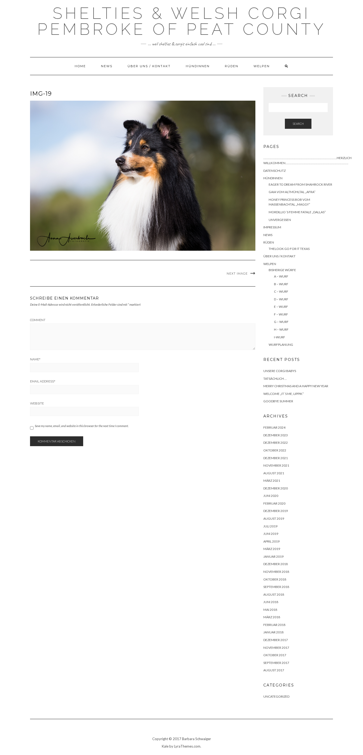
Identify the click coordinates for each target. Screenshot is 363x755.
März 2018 (271, 617)
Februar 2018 (274, 625)
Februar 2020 (274, 503)
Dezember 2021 (275, 458)
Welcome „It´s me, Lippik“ (283, 394)
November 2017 (276, 648)
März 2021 (271, 481)
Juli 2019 (270, 526)
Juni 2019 (270, 534)
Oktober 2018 (274, 579)
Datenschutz (274, 171)
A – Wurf (281, 276)
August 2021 (273, 473)
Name (35, 359)
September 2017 (276, 663)
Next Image (237, 273)
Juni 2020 (270, 496)
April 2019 (271, 541)
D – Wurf (281, 299)
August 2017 (273, 670)
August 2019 (273, 519)
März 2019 (271, 549)
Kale (165, 746)
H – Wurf (281, 329)
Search (298, 123)
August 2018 (273, 594)
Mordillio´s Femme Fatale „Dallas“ (297, 212)
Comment (37, 320)
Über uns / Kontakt (149, 66)
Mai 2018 (270, 610)
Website (37, 403)
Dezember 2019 (275, 511)
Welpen (262, 66)
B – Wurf (281, 284)
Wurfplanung (281, 345)
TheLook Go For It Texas (289, 249)
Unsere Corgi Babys (279, 371)
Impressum (272, 227)
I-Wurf (279, 337)
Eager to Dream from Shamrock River (300, 184)
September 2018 (276, 587)
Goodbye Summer (278, 401)
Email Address (42, 381)
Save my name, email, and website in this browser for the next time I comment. (82, 426)
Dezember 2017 (275, 640)
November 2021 (276, 465)
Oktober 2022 (274, 450)
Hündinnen (198, 66)
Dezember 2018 (275, 564)
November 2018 (276, 572)
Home (80, 66)
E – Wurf (281, 307)
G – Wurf (281, 322)
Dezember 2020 (275, 488)
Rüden (231, 66)
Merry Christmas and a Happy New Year (295, 386)
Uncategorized (276, 696)
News (106, 66)
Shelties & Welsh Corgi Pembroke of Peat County (181, 21)
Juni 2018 (270, 602)
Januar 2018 (273, 632)
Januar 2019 (273, 556)
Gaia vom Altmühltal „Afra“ (292, 192)
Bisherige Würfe (282, 270)
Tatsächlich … (275, 379)
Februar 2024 (274, 427)
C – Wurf (281, 291)
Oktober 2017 (274, 655)
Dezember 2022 (275, 443)
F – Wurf (281, 314)
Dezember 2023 (275, 435)
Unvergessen (280, 220)
